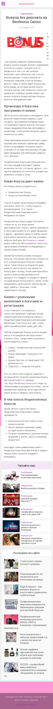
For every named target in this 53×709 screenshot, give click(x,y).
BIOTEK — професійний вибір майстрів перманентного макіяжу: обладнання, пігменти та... (25, 670)
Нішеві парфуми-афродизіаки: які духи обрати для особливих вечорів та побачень (31, 653)
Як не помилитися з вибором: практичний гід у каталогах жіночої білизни (33, 638)
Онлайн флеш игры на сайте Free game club (31, 513)
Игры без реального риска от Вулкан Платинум (31, 527)
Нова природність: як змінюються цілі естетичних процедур (31, 577)
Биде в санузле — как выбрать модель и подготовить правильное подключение (33, 590)
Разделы (33, 704)
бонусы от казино (35, 240)
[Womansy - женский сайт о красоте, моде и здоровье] (26, 3)
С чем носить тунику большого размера (31, 562)
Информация (26, 13)
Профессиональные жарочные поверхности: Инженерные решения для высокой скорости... (33, 605)
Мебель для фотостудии (33, 488)
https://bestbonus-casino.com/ (23, 383)
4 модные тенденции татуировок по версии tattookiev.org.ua (31, 540)
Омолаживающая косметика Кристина (31, 476)
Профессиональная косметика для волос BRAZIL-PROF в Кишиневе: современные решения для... (25, 622)
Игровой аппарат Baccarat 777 (29, 499)
